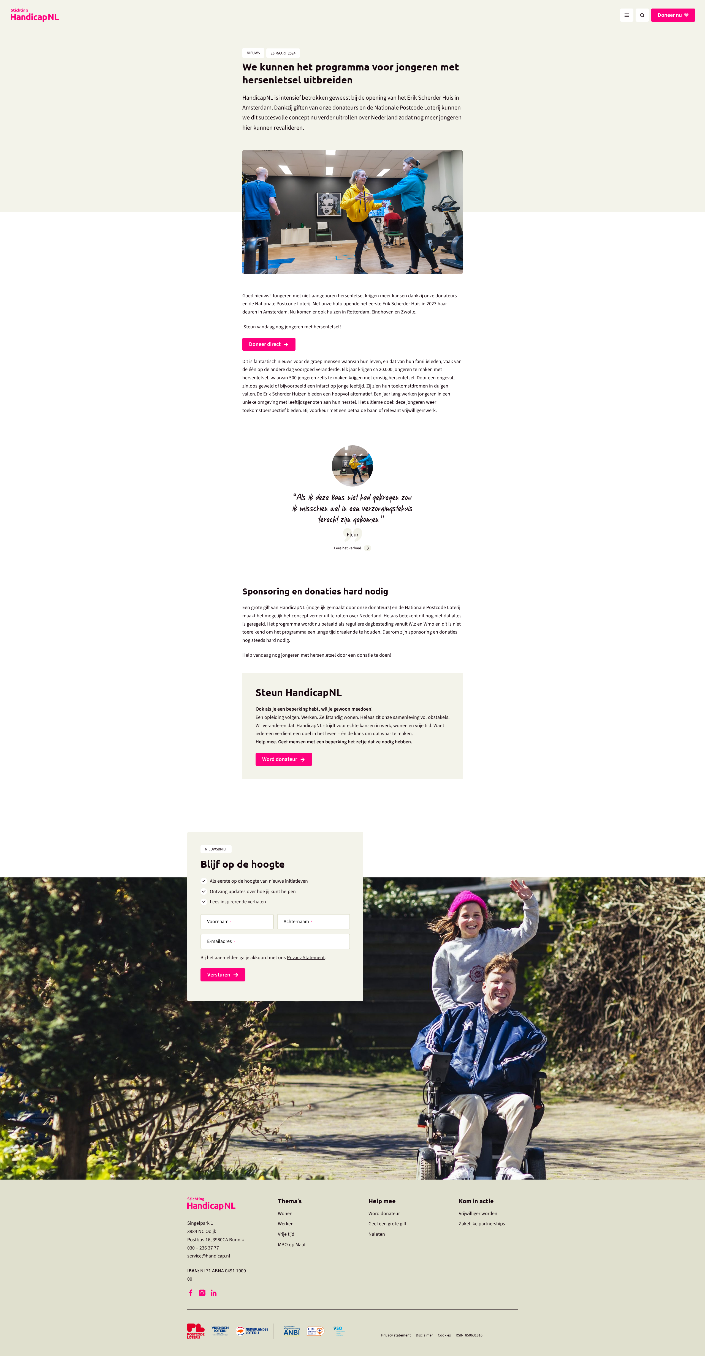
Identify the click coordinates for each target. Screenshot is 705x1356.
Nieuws (253, 53)
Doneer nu (670, 15)
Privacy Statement (306, 957)
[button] (642, 15)
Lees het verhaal (347, 548)
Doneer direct (265, 344)
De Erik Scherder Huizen (282, 394)
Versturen (218, 975)
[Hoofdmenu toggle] (626, 15)
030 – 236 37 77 (203, 1247)
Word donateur (279, 759)
